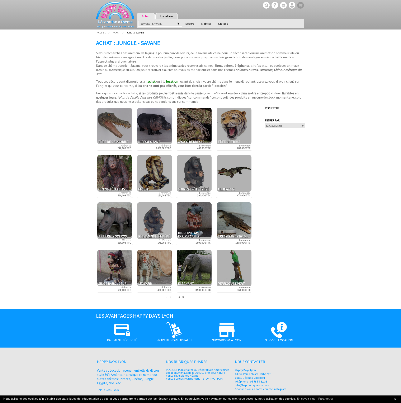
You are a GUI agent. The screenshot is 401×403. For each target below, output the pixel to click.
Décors (189, 24)
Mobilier (206, 24)
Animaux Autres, (247, 70)
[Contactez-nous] (283, 5)
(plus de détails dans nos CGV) (139, 97)
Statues (223, 24)
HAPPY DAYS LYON (108, 390)
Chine (278, 70)
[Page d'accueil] (266, 5)
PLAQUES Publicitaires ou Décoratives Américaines (197, 370)
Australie (266, 70)
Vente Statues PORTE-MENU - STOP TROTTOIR (194, 378)
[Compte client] (291, 5)
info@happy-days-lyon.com (252, 385)
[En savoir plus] (274, 5)
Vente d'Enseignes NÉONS (182, 375)
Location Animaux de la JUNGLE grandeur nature (195, 373)
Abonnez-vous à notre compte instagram (260, 389)
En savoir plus (306, 398)
